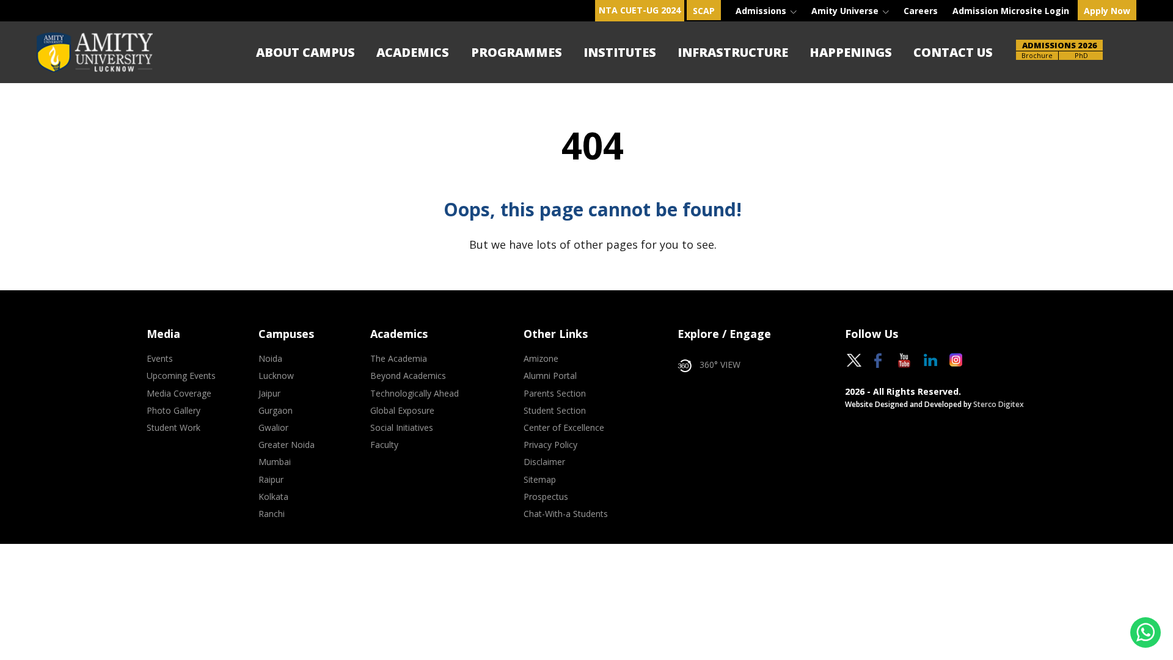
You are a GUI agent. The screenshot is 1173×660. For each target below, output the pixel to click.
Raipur (270, 479)
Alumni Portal (550, 375)
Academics (412, 52)
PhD (1081, 55)
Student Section (555, 410)
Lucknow (276, 375)
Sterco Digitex (998, 404)
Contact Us (953, 52)
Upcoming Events (181, 375)
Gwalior (273, 427)
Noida (270, 358)
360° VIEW (720, 364)
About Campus (305, 52)
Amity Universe (846, 10)
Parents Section (555, 393)
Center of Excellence (564, 427)
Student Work (173, 427)
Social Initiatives (401, 427)
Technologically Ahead (414, 393)
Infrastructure (733, 52)
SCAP (704, 10)
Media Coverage (179, 393)
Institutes (619, 52)
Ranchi (271, 513)
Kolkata (273, 496)
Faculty (384, 444)
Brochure (1037, 55)
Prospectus (546, 496)
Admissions (762, 10)
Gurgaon (275, 410)
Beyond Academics (408, 375)
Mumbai (274, 462)
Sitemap (540, 479)
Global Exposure (402, 410)
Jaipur (269, 393)
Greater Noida (286, 444)
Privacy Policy (550, 444)
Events (160, 358)
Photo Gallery (173, 410)
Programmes (516, 52)
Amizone (541, 358)
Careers (921, 10)
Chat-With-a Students (566, 513)
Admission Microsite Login (1010, 10)
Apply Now (1107, 10)
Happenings (850, 52)
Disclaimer (544, 462)
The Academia (398, 358)
